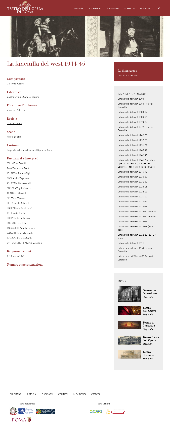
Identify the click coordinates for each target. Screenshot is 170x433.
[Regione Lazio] (45, 410)
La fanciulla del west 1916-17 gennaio (137, 216)
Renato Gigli (24, 173)
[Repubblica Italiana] (13, 410)
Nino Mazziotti (19, 193)
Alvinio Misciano (33, 243)
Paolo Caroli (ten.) (23, 208)
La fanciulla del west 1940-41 (132, 171)
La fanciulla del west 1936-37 (132, 176)
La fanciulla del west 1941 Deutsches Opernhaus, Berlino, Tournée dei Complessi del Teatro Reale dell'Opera (137, 163)
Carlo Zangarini (31, 97)
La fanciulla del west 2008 (131, 98)
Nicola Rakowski (22, 203)
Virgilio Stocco (23, 188)
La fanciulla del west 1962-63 (132, 135)
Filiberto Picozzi (22, 218)
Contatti (129, 8)
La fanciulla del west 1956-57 (132, 140)
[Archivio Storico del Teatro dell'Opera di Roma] (25, 7)
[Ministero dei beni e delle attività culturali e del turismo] (26, 410)
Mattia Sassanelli (22, 183)
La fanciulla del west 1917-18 (132, 206)
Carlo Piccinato (14, 123)
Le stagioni (112, 8)
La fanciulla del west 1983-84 (132, 112)
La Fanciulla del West (128, 75)
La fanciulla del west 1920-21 (132, 196)
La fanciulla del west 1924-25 (132, 186)
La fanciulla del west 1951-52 (132, 145)
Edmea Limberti (25, 233)
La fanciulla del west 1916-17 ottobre (137, 211)
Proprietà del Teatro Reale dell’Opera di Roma (29, 150)
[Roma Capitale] (26, 419)
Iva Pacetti (20, 163)
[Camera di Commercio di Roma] (115, 410)
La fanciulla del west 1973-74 (132, 122)
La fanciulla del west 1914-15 (132, 221)
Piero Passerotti (27, 228)
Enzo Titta (21, 223)
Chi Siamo (78, 8)
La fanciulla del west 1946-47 (132, 155)
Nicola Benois (14, 136)
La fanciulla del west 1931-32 (132, 181)
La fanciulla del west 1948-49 (132, 150)
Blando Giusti (18, 213)
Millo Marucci (18, 198)
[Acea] (96, 410)
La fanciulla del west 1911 (131, 243)
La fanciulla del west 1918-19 (132, 201)
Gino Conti (26, 238)
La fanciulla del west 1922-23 (132, 191)
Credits (95, 394)
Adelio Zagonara (20, 178)
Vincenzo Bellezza (16, 110)
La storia (95, 8)
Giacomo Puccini (15, 83)
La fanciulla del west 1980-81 (132, 117)
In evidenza (146, 8)
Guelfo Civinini (14, 97)
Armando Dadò (22, 168)
